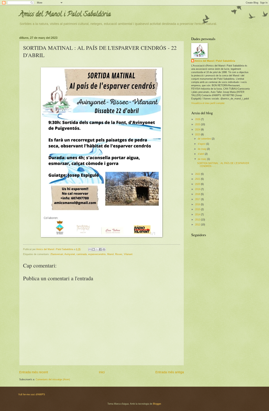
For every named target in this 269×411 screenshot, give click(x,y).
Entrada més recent (33, 372)
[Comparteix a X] (97, 249)
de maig (202, 149)
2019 (198, 189)
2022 (198, 174)
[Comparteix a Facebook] (100, 249)
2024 (198, 129)
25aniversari (56, 254)
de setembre (205, 138)
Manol (110, 254)
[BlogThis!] (93, 249)
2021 (198, 179)
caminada (81, 254)
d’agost (202, 143)
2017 (198, 199)
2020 (198, 184)
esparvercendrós (97, 254)
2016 (198, 204)
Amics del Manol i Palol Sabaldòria (65, 15)
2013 (198, 219)
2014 (198, 214)
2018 (198, 194)
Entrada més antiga (169, 372)
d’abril (201, 154)
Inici (102, 372)
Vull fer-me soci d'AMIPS (31, 394)
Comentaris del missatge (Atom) (53, 379)
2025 (198, 124)
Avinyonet (69, 254)
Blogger (157, 403)
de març (202, 159)
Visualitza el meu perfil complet (208, 103)
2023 (198, 134)
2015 (198, 209)
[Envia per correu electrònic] (90, 249)
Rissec (118, 254)
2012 (198, 224)
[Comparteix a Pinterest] (104, 249)
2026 (198, 119)
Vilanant (128, 254)
